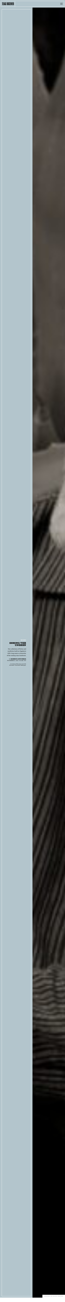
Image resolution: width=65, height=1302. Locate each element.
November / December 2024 (16, 665)
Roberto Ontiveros (18, 658)
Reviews (23, 640)
